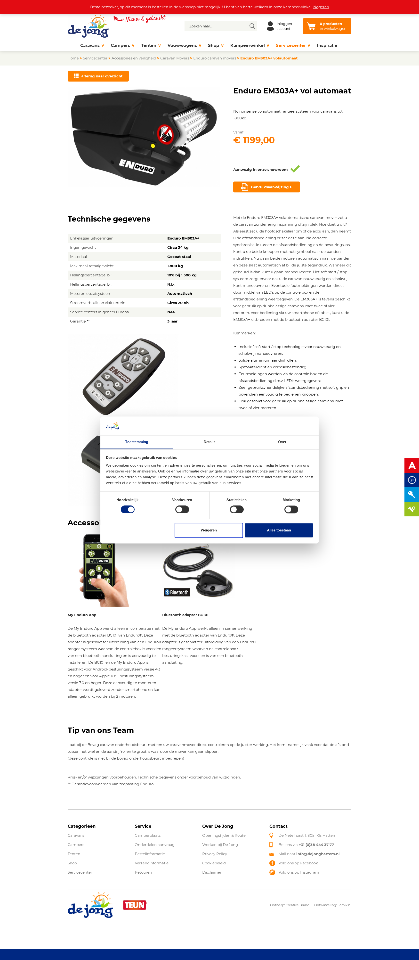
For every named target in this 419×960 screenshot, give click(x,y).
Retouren (143, 872)
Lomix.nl (344, 905)
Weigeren (209, 530)
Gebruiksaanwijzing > (271, 187)
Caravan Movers (174, 58)
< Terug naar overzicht (102, 76)
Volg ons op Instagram (299, 872)
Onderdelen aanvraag (155, 844)
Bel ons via (306, 844)
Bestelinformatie (150, 854)
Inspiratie (327, 45)
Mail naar (309, 854)
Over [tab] (282, 442)
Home (73, 58)
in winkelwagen (333, 26)
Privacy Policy (214, 854)
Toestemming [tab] (136, 442)
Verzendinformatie (152, 863)
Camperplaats (148, 835)
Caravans (90, 45)
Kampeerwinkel (247, 45)
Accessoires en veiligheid (134, 58)
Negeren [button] (321, 7)
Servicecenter (291, 45)
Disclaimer (211, 872)
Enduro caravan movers (214, 58)
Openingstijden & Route (224, 835)
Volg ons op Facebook (298, 863)
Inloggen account (284, 26)
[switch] (182, 509)
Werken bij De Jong (220, 844)
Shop (213, 45)
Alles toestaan (279, 530)
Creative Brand (297, 905)
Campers (120, 45)
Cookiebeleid (214, 863)
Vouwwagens (182, 45)
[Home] (72, 45)
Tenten (148, 45)
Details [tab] (210, 442)
